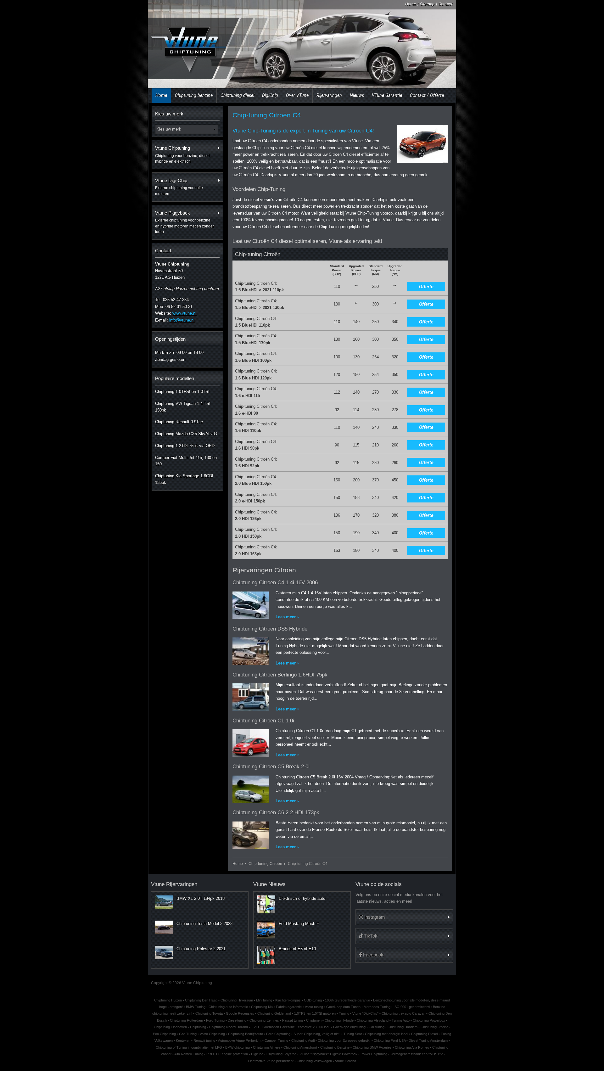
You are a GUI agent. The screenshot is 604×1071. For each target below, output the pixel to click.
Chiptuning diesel (237, 95)
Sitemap (427, 4)
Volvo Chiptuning (212, 1034)
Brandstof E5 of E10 (297, 948)
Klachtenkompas (288, 1000)
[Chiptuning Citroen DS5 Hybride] (250, 650)
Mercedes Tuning (377, 1007)
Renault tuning (204, 1040)
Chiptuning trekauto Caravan (403, 1013)
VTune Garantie (387, 95)
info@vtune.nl (181, 320)
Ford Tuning (215, 1020)
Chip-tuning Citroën (265, 863)
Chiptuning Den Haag (201, 1000)
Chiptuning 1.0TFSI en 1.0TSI (182, 391)
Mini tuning (264, 1000)
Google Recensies (240, 1013)
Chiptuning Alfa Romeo (412, 1047)
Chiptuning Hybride (339, 1020)
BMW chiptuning (237, 1047)
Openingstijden (170, 339)
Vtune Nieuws (269, 884)
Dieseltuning (237, 1020)
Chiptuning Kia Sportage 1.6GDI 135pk (184, 479)
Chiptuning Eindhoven (170, 1027)
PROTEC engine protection (227, 1054)
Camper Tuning (276, 1040)
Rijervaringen (329, 95)
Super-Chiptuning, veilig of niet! (317, 1034)
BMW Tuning (195, 1007)
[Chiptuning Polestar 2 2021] (164, 952)
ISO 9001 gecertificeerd (412, 1007)
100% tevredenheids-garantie (347, 1000)
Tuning (344, 1013)
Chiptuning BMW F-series (372, 1047)
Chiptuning (198, 1027)
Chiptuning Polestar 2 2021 (201, 948)
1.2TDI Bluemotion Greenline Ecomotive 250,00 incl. (290, 1027)
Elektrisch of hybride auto (302, 898)
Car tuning (376, 1027)
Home (410, 4)
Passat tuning (292, 1020)
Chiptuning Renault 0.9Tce (179, 421)
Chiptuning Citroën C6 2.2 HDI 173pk (275, 813)
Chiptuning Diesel (424, 1034)
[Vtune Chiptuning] (188, 45)
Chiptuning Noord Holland (228, 1027)
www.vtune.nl (184, 313)
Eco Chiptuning (164, 1034)
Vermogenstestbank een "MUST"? (416, 1054)
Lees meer (286, 616)
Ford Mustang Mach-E (299, 923)
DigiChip (270, 95)
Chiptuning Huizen (168, 1000)
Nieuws (357, 95)
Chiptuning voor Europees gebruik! (344, 1040)
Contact (445, 4)
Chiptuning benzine (194, 95)
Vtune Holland (345, 1061)
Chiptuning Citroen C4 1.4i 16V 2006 (275, 583)
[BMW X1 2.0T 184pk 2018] (164, 902)
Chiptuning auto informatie (228, 1007)
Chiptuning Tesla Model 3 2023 (204, 923)
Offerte (426, 286)
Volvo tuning (314, 1007)
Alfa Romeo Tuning (188, 1054)
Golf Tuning (188, 1034)
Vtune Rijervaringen (174, 884)
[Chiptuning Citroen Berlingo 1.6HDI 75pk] (250, 695)
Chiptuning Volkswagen (314, 1061)
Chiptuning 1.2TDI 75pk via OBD (185, 445)
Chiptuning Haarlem (402, 1027)
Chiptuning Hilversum (237, 1000)
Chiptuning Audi (303, 1040)
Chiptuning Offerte (434, 1027)
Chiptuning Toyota (209, 1013)
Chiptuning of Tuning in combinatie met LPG (189, 1047)
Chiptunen (314, 1020)
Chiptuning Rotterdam (186, 1020)
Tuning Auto (401, 1020)
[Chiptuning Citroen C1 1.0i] (250, 742)
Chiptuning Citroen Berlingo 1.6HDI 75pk (279, 675)
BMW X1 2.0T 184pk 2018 (200, 898)
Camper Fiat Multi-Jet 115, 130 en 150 (186, 461)
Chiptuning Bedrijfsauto (245, 1034)
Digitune (257, 1054)
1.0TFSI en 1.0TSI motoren (315, 1013)
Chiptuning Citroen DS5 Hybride (269, 629)
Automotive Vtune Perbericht (239, 1040)
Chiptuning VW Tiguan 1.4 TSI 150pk (182, 406)
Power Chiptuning (374, 1054)
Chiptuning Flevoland (373, 1020)
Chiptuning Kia (262, 1007)
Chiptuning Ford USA (389, 1040)
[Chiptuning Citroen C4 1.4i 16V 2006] (250, 604)
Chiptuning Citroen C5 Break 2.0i (271, 767)
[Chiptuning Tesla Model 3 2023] (164, 927)
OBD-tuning (313, 1000)
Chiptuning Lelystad (281, 1054)
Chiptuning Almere (266, 1047)
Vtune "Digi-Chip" (365, 1013)
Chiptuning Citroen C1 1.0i (263, 721)
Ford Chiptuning (278, 1034)
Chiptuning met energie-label (386, 1034)
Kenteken (183, 1040)
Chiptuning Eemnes (264, 1020)
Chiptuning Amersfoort (300, 1047)
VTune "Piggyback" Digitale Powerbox (328, 1054)
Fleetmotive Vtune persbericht (271, 1061)
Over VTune (297, 95)
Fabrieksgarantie (289, 1007)
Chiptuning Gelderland (274, 1013)
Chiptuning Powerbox (429, 1020)
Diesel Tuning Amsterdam (428, 1040)
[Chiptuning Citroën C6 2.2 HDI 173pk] (250, 834)
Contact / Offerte (427, 95)
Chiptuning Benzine (335, 1047)
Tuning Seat (353, 1034)
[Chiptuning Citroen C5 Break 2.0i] (250, 788)
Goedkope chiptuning (349, 1027)
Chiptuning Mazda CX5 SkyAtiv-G (186, 433)
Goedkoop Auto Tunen (343, 1007)
